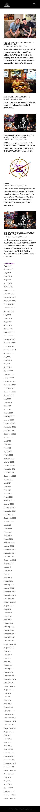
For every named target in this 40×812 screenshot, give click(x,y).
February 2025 (9, 332)
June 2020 (8, 529)
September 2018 (10, 602)
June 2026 (8, 276)
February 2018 (9, 627)
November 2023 (10, 385)
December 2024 (10, 339)
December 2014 (10, 760)
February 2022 (9, 458)
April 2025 (8, 325)
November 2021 (10, 469)
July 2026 (7, 273)
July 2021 (7, 483)
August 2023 (8, 395)
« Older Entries (9, 264)
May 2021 (7, 490)
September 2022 (10, 434)
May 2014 (7, 781)
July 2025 (7, 315)
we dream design (27, 809)
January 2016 (9, 714)
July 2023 (7, 399)
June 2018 (8, 613)
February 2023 (9, 416)
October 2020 (9, 515)
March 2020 (8, 539)
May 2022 (7, 448)
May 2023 (7, 406)
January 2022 (9, 462)
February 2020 (9, 543)
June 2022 (8, 444)
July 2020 (7, 525)
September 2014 (10, 770)
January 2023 (9, 420)
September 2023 (10, 392)
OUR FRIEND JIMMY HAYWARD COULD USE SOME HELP (19, 43)
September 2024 (10, 350)
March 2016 (8, 707)
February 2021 (9, 501)
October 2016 (9, 683)
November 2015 (10, 721)
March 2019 (8, 581)
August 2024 (8, 353)
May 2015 (7, 742)
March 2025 (8, 329)
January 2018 (9, 630)
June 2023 (8, 402)
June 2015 (8, 739)
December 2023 (10, 381)
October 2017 (9, 641)
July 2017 (7, 651)
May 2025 (7, 322)
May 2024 (7, 364)
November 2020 (10, 511)
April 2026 (8, 283)
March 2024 (8, 371)
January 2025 (9, 336)
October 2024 (9, 346)
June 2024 (8, 360)
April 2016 (8, 704)
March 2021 (8, 497)
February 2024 (9, 374)
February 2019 (9, 585)
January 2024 (9, 378)
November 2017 (10, 637)
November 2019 (10, 553)
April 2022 (8, 451)
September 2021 (10, 476)
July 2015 (7, 735)
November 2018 (10, 595)
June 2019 (8, 571)
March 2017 (8, 665)
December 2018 (10, 592)
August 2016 (8, 690)
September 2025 (10, 308)
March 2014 (8, 788)
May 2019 (7, 574)
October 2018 (9, 599)
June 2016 (8, 697)
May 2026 (7, 280)
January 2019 (9, 588)
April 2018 (8, 620)
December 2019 (10, 550)
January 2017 (9, 672)
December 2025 (10, 297)
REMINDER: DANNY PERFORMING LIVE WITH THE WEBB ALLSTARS (19, 136)
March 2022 (8, 455)
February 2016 (9, 711)
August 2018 (8, 606)
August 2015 (8, 732)
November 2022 (10, 427)
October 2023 (9, 388)
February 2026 (9, 290)
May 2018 (7, 616)
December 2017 (10, 634)
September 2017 (10, 644)
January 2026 (9, 294)
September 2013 (10, 798)
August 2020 (8, 522)
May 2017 (7, 658)
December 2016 (10, 676)
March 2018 (8, 623)
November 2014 (10, 763)
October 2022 (9, 430)
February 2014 (9, 791)
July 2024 (7, 357)
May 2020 (7, 532)
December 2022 (10, 423)
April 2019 (8, 578)
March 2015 (8, 749)
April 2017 (8, 662)
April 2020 (8, 536)
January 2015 (9, 756)
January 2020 (9, 546)
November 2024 (10, 343)
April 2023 (8, 409)
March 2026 (8, 287)
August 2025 (8, 311)
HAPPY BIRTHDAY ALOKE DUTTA (17, 97)
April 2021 (8, 494)
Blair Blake (9, 46)
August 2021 (8, 479)
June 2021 (8, 486)
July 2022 (7, 441)
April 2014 (8, 784)
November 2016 (10, 679)
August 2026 (8, 269)
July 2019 (7, 567)
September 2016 (10, 686)
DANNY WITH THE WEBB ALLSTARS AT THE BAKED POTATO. (19, 234)
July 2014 (7, 777)
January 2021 (9, 504)
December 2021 (10, 465)
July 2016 (7, 693)
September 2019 (10, 560)
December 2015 (10, 718)
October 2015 (9, 725)
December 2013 (10, 795)
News (25, 46)
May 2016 (7, 700)
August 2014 (8, 774)
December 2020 (10, 508)
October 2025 (9, 304)
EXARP (6, 183)
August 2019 (8, 564)
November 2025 (10, 301)
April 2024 (8, 367)
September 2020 (10, 518)
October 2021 (9, 472)
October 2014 (9, 767)
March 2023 (8, 413)
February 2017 (9, 669)
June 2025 (8, 318)
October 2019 (9, 557)
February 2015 (9, 753)
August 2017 (8, 648)
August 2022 (8, 437)
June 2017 (8, 655)
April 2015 (8, 746)
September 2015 (10, 728)
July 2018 (7, 609)
